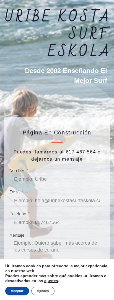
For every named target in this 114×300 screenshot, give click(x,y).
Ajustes (43, 291)
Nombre (17, 170)
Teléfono (18, 213)
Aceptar (17, 291)
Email (15, 192)
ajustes (51, 281)
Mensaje (17, 235)
